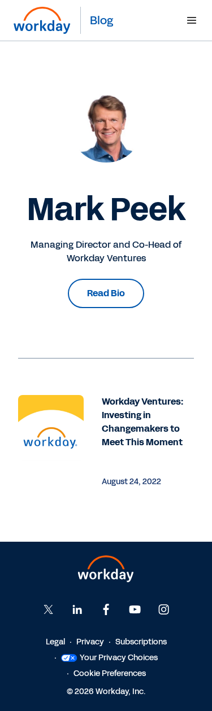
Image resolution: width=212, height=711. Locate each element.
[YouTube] (135, 609)
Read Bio (106, 293)
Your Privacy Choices (119, 657)
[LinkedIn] (77, 609)
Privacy (90, 642)
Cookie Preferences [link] (109, 673)
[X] (48, 609)
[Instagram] (164, 609)
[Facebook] (106, 609)
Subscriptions (141, 642)
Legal (55, 642)
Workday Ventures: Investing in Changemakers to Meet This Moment (142, 422)
